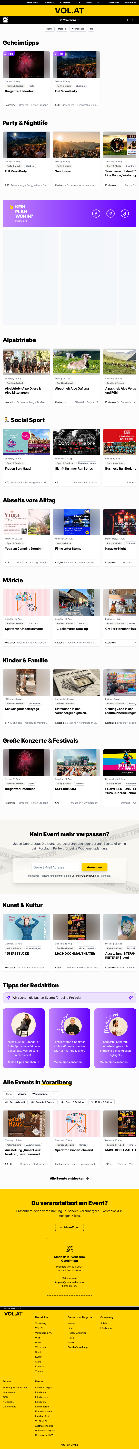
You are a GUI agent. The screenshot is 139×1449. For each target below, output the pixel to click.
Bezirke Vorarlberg (78, 1347)
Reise (71, 1337)
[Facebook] (96, 213)
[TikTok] (125, 213)
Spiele (103, 1323)
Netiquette (8, 1401)
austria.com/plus (44, 1425)
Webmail (49, 2)
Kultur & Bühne (103, 1102)
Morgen (62, 28)
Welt (37, 1337)
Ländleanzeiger (43, 1387)
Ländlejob (40, 1401)
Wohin (71, 1342)
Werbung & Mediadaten (15, 1387)
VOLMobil (65, 2)
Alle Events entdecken (67, 1178)
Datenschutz (9, 1406)
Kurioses (40, 1366)
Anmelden (94, 867)
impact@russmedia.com (69, 1282)
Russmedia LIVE (44, 1435)
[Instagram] (110, 213)
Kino (70, 1328)
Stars (38, 1361)
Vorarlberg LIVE (43, 1332)
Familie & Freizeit (45, 1102)
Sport (38, 1352)
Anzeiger (114, 2)
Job (78, 2)
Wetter (71, 1323)
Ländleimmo (41, 1397)
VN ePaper (130, 2)
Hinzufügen (72, 1227)
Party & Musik (17, 1102)
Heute (49, 28)
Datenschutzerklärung (84, 875)
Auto (100, 2)
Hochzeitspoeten (44, 1411)
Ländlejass (106, 1328)
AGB (5, 1397)
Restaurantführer (77, 1332)
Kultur (38, 1356)
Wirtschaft (40, 1347)
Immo (89, 2)
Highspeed (33, 2)
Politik (38, 1342)
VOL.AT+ (40, 1328)
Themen (39, 1371)
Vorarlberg (40, 1323)
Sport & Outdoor (75, 1102)
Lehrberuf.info (42, 1416)
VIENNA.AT (41, 1421)
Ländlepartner (42, 1406)
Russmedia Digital (45, 1430)
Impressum (9, 1392)
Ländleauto (41, 1392)
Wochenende (78, 28)
